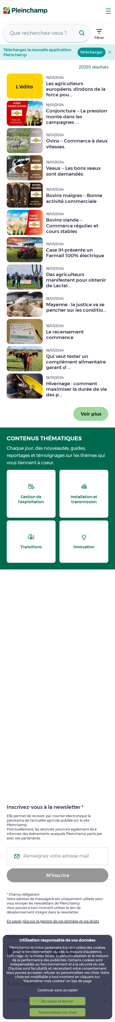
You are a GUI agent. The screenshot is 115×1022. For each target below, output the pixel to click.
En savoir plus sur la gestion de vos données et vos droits (53, 921)
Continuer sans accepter (57, 990)
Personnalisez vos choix (58, 1012)
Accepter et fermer (57, 1001)
